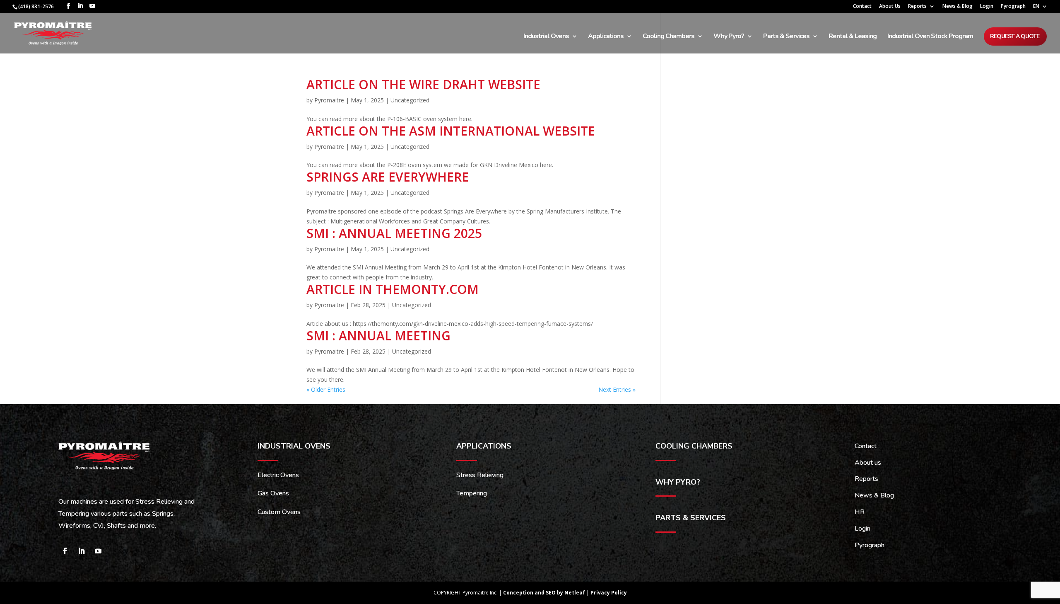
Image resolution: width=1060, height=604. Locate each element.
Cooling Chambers (668, 37)
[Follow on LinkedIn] (81, 551)
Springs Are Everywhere (387, 176)
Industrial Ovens (546, 37)
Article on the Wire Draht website (423, 84)
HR (860, 512)
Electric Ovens (278, 475)
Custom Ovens (279, 512)
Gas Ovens (273, 493)
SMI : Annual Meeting (378, 335)
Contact (862, 7)
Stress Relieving (480, 475)
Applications (606, 37)
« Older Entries (325, 389)
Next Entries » (617, 389)
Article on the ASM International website (450, 130)
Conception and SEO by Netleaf (544, 592)
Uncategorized (409, 100)
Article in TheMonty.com (392, 289)
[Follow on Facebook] (65, 551)
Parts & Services (786, 37)
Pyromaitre (329, 100)
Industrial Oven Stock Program (930, 37)
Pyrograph (1013, 7)
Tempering (471, 493)
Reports (917, 7)
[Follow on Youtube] (98, 551)
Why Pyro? (728, 37)
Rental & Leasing (853, 37)
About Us (890, 7)
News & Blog (957, 7)
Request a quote (1014, 36)
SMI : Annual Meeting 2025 (394, 233)
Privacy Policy (608, 592)
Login (986, 7)
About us (868, 462)
